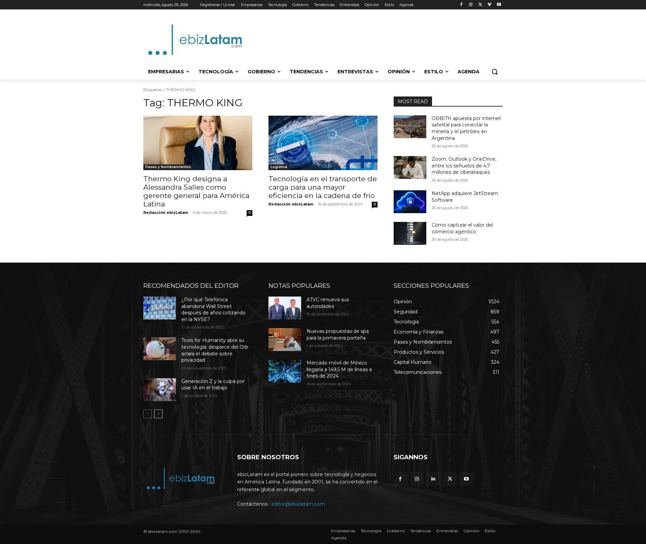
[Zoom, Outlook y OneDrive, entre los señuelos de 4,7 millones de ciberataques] (410, 167)
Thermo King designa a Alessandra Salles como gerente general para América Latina (196, 191)
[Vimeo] (489, 5)
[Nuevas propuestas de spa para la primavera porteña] (284, 339)
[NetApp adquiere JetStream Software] (410, 201)
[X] (480, 5)
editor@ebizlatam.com (298, 504)
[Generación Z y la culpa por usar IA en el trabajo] (159, 389)
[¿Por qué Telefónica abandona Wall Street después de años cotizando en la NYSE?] (159, 308)
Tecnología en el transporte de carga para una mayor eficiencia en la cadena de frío (322, 187)
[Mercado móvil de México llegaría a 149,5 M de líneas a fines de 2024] (284, 371)
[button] (495, 72)
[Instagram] (471, 5)
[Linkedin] (433, 478)
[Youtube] (499, 5)
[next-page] (158, 414)
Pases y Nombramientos (168, 167)
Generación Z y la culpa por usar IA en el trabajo (213, 384)
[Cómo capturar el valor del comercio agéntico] (410, 233)
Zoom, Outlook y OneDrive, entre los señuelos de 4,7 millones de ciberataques (464, 165)
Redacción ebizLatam (165, 212)
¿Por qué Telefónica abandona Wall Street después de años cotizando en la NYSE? (213, 309)
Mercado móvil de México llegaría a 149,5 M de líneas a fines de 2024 (339, 369)
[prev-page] (147, 414)
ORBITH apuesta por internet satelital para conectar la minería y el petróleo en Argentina (466, 128)
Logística (279, 167)
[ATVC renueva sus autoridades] (284, 308)
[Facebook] (461, 5)
